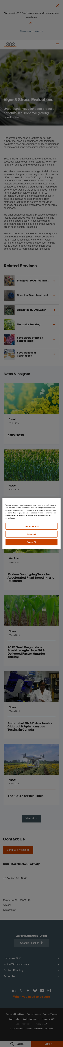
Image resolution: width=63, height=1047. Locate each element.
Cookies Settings (31, 526)
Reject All (31, 534)
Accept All (31, 542)
